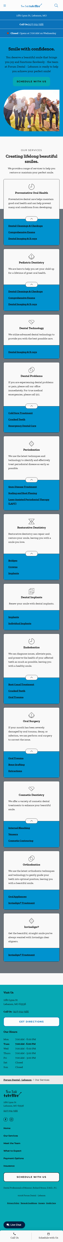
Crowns (12, 566)
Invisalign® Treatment (21, 903)
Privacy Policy (13, 1203)
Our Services (11, 1135)
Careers (41, 1203)
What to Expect (12, 1150)
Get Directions (31, 1021)
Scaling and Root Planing (22, 493)
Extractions (15, 771)
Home (7, 1128)
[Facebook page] (6, 1119)
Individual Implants (19, 623)
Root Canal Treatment (21, 684)
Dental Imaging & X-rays (22, 238)
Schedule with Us (31, 81)
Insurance (9, 1165)
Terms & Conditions (29, 1203)
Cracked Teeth (16, 419)
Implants (13, 573)
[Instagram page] (11, 1119)
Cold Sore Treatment (20, 413)
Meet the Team (12, 1143)
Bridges (12, 560)
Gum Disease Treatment (22, 486)
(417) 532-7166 (36, 24)
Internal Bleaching (19, 827)
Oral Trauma (15, 697)
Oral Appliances (17, 896)
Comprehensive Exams (21, 232)
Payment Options (14, 1158)
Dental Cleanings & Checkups (25, 225)
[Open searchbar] (56, 5)
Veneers (13, 834)
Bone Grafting (16, 764)
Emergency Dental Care (22, 425)
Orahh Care (51, 1203)
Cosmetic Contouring (20, 840)
